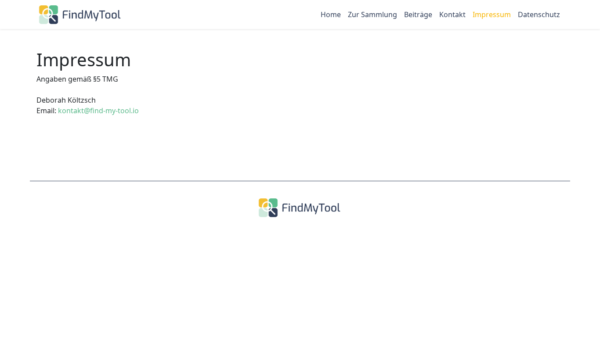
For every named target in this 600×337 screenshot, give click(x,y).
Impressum (492, 14)
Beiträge (418, 14)
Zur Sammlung (372, 14)
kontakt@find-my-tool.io (98, 110)
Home (331, 14)
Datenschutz (539, 14)
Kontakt (452, 14)
